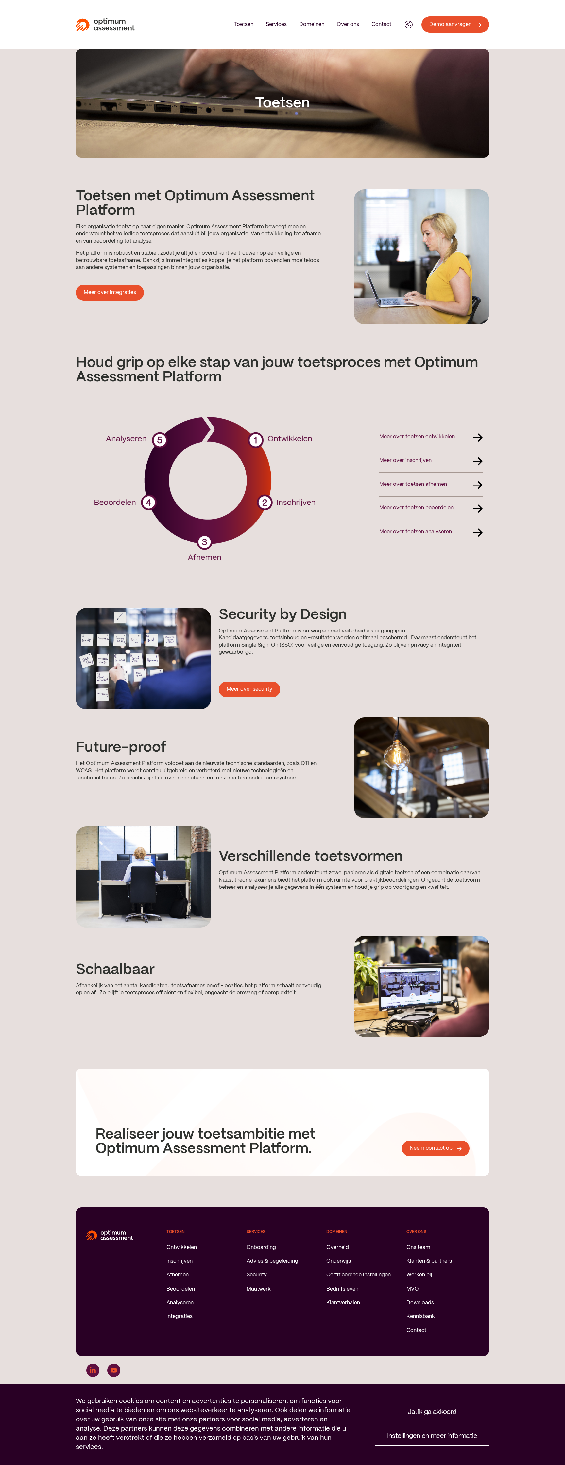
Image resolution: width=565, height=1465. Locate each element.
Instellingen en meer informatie (432, 1436)
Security (257, 1275)
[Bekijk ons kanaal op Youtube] (113, 1370)
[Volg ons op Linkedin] (92, 1370)
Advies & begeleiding (272, 1261)
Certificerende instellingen (358, 1275)
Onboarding (261, 1247)
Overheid (337, 1247)
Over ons (348, 24)
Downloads (420, 1302)
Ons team (418, 1247)
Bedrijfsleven (342, 1289)
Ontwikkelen (181, 1247)
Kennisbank (420, 1316)
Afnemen (177, 1275)
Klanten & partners (429, 1261)
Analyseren (180, 1302)
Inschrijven (179, 1261)
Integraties (179, 1316)
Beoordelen (180, 1289)
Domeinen (311, 24)
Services (276, 24)
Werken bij (419, 1275)
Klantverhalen (343, 1302)
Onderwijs (338, 1261)
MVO (412, 1289)
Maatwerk (259, 1289)
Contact (381, 24)
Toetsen (243, 24)
